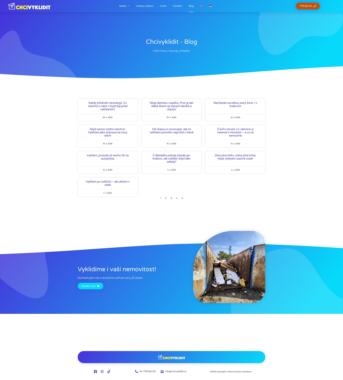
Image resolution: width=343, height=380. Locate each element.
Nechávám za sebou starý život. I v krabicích (235, 104)
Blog (191, 6)
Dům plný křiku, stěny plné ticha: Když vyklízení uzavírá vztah (235, 157)
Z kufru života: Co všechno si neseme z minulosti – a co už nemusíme (235, 132)
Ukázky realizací (144, 6)
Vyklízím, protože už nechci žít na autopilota (108, 157)
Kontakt (177, 6)
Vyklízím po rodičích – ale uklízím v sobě (108, 183)
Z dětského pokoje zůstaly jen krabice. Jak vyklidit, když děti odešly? (171, 159)
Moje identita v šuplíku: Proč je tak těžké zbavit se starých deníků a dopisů (171, 106)
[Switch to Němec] (210, 6)
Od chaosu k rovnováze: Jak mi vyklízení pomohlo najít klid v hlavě (171, 131)
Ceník (163, 6)
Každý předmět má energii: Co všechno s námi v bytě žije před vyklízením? (107, 106)
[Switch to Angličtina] (201, 6)
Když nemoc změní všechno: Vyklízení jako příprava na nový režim (107, 132)
